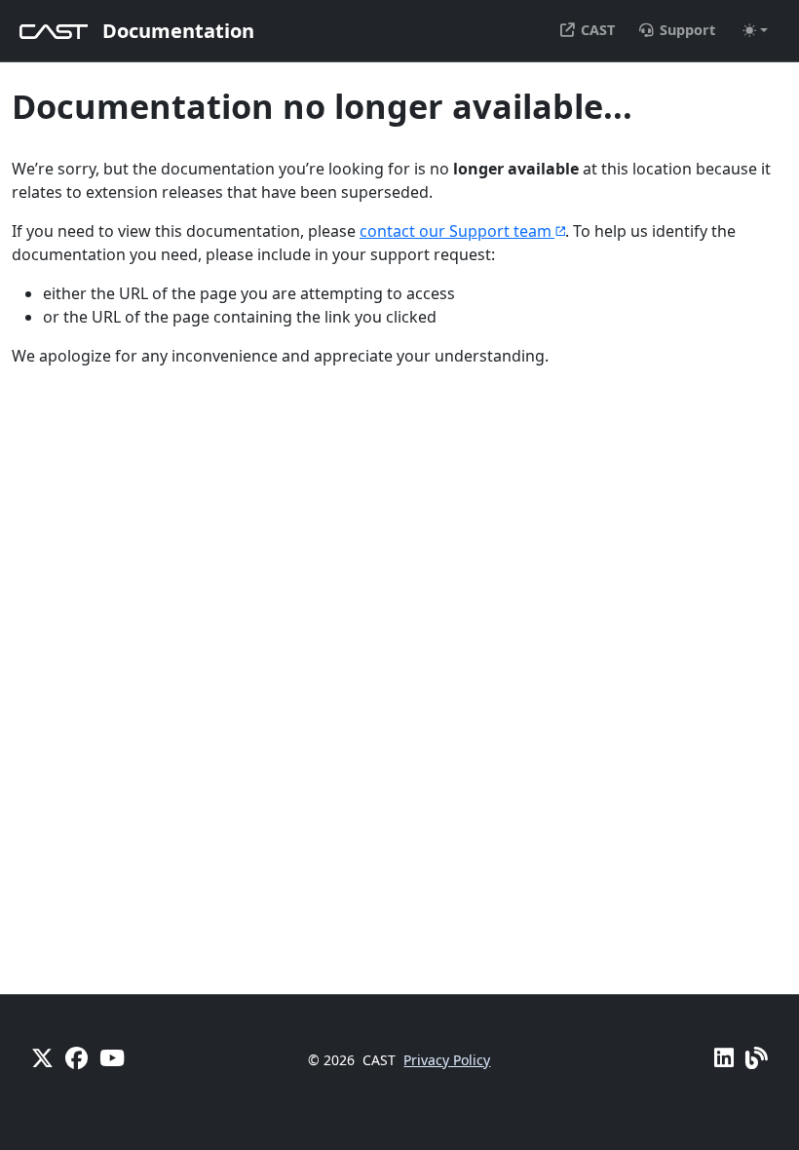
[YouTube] (112, 1058)
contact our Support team (456, 231)
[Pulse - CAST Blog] (756, 1058)
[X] (42, 1058)
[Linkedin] (724, 1058)
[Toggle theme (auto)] (755, 30)
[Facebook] (76, 1058)
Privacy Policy (446, 1060)
